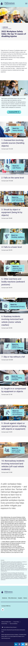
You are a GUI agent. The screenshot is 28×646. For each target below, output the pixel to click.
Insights (20, 598)
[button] (26, 3)
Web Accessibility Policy (6, 621)
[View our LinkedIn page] (2, 609)
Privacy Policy (16, 621)
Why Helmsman (12, 598)
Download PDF (13, 112)
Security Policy (4, 623)
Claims (25, 598)
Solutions (4, 598)
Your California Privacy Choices (10, 627)
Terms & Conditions (13, 623)
